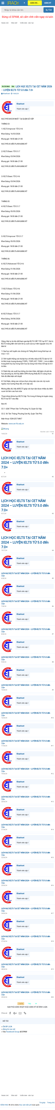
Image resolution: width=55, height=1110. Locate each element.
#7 (53, 634)
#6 (53, 606)
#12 (52, 774)
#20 (52, 997)
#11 (52, 746)
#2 (53, 477)
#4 (53, 550)
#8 (53, 662)
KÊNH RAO (4, 1105)
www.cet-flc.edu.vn (16, 424)
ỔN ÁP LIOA (7, 1027)
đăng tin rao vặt (9, 1029)
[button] (3, 3)
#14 (52, 829)
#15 (52, 857)
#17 (52, 913)
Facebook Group (12, 1032)
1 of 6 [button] (21, 1004)
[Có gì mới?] (24, 2)
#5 (53, 578)
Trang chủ (50, 1102)
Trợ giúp (42, 1102)
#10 (52, 718)
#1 (53, 434)
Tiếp (29, 1004)
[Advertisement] (27, 55)
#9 (53, 690)
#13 (52, 802)
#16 (52, 885)
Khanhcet (6, 93)
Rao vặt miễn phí (25, 1105)
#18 (52, 941)
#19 (52, 969)
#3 (53, 513)
